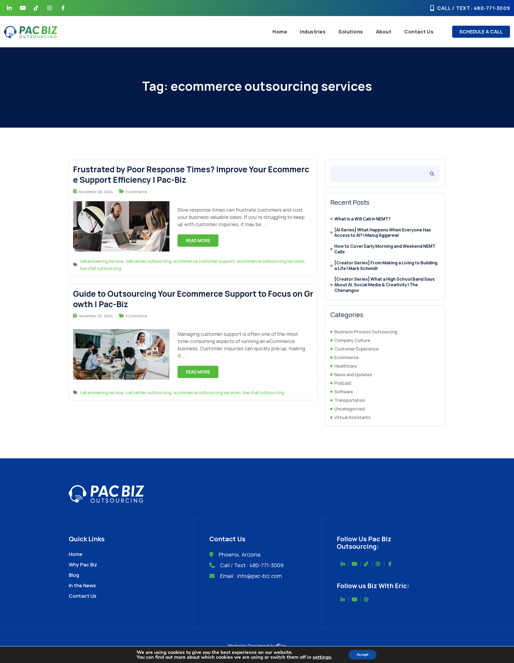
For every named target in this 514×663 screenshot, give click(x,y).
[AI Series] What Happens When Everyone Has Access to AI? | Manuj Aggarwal (382, 232)
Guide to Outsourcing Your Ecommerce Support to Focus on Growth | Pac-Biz (193, 298)
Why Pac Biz (83, 564)
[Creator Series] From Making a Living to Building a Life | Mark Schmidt (385, 265)
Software (343, 392)
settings (322, 657)
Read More (198, 240)
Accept (362, 654)
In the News (82, 585)
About (384, 31)
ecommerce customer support (204, 261)
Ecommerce (136, 191)
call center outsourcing (148, 261)
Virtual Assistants (352, 417)
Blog (74, 575)
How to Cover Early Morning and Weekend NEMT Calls (384, 249)
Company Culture (352, 340)
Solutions (350, 31)
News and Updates (353, 375)
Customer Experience (356, 349)
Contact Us (418, 31)
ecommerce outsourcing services (270, 261)
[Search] (432, 174)
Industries (313, 31)
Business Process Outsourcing (365, 332)
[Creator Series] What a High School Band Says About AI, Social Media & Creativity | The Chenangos (384, 284)
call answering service (101, 261)
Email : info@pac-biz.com (251, 576)
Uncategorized (349, 409)
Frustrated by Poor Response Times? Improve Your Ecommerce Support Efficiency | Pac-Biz (191, 174)
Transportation (349, 400)
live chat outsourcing (100, 268)
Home (280, 31)
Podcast (343, 383)
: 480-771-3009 (490, 8)
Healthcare (345, 366)
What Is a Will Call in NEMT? (362, 219)
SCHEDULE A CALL (481, 31)
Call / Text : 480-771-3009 (252, 565)
